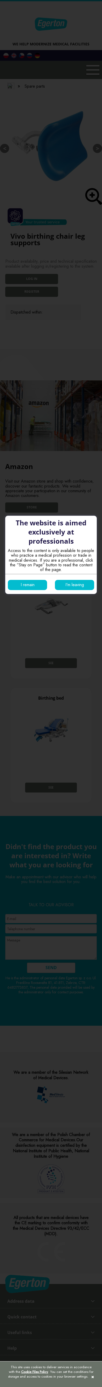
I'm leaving (74, 585)
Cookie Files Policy (34, 1371)
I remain (28, 585)
